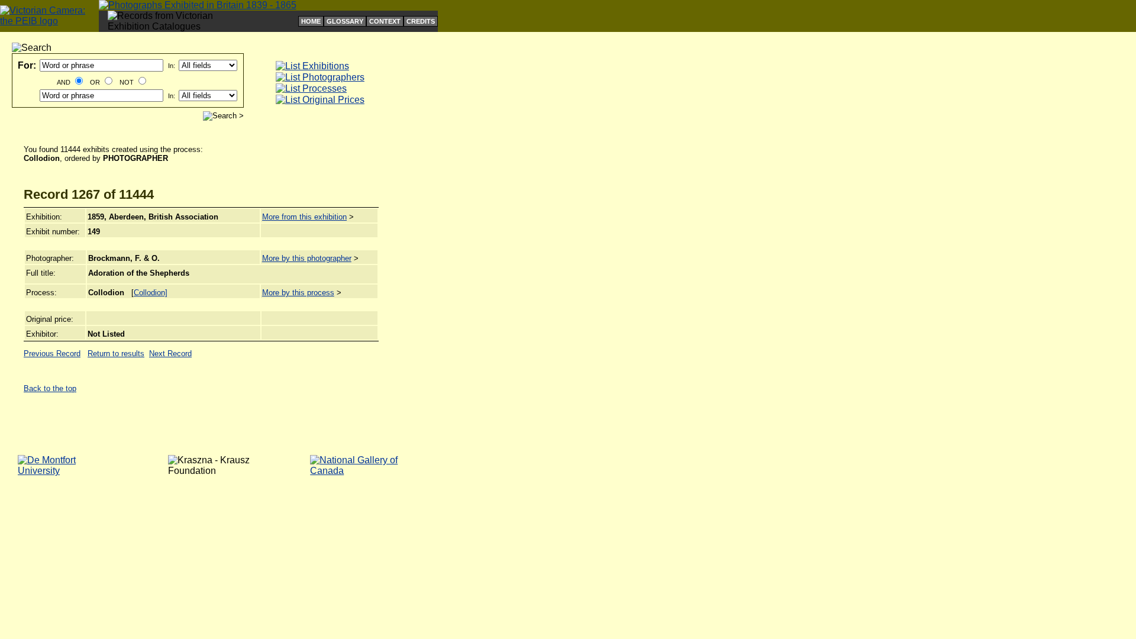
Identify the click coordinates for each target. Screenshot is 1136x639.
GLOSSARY (345, 21)
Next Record (170, 353)
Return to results (116, 353)
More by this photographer (306, 258)
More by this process (298, 292)
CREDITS (420, 21)
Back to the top (50, 388)
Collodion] (150, 292)
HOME (311, 21)
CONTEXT (385, 21)
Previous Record (52, 353)
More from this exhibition (304, 216)
